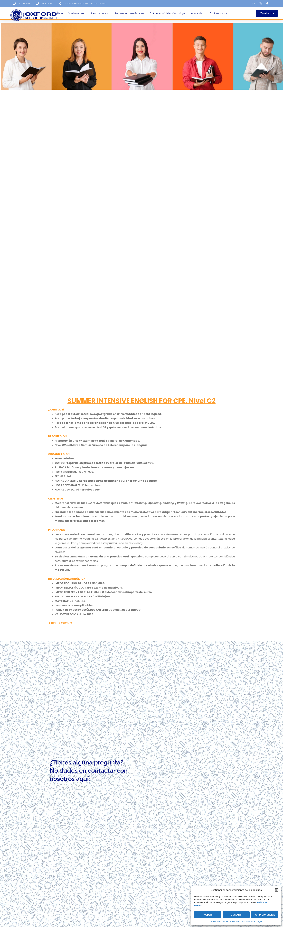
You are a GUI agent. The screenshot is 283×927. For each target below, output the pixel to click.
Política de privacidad (240, 921)
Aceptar (208, 914)
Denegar (236, 914)
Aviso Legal (256, 921)
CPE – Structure (61, 623)
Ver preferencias (264, 914)
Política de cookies (219, 921)
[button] (276, 890)
